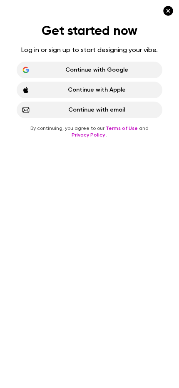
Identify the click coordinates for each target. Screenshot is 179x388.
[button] (89, 194)
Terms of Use (122, 128)
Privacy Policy (89, 135)
